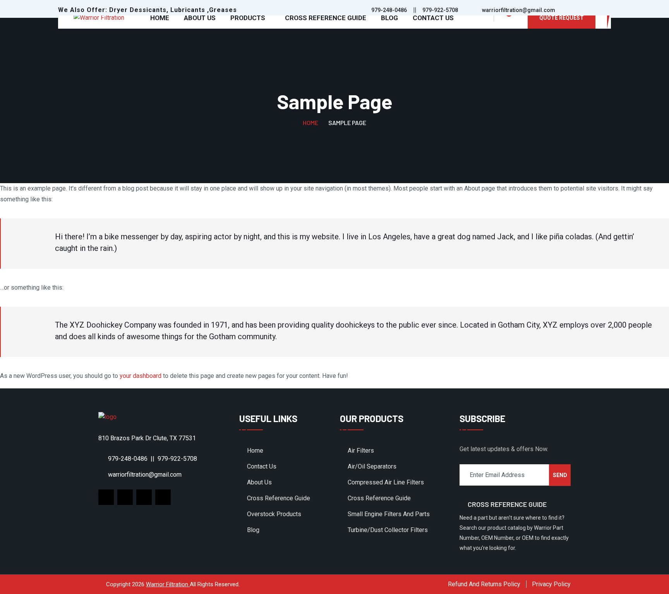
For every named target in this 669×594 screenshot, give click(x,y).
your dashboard (140, 375)
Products (247, 18)
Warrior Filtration (168, 584)
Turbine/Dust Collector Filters (388, 530)
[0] (504, 18)
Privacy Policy (551, 584)
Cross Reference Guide (325, 18)
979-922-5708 (440, 10)
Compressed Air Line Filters (386, 482)
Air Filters (361, 450)
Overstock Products (274, 514)
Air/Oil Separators (372, 466)
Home (159, 18)
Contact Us (433, 18)
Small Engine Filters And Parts (389, 514)
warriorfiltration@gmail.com (518, 10)
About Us (200, 18)
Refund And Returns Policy (484, 584)
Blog (389, 18)
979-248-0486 (389, 10)
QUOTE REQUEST (561, 18)
